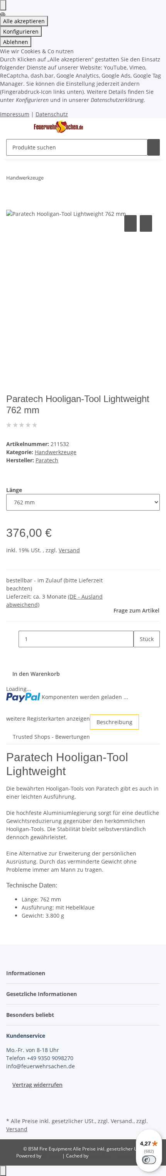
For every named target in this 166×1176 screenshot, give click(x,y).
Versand (69, 550)
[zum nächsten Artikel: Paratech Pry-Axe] (64, 179)
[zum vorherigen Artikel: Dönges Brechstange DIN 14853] (50, 179)
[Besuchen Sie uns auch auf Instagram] (12, 1106)
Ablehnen (15, 42)
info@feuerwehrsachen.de (40, 1066)
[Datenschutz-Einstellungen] (3, 5)
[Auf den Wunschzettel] (146, 223)
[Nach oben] (3, 1171)
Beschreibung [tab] (114, 722)
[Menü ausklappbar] (15, 127)
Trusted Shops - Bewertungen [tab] (51, 736)
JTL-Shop (52, 1155)
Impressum (14, 114)
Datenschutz (52, 114)
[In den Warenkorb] (12, 204)
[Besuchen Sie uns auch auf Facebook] (12, 1097)
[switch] (149, 1160)
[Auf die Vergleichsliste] (130, 223)
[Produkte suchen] (153, 147)
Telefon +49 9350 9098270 (39, 1058)
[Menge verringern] (12, 639)
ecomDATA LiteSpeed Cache (120, 1155)
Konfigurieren (21, 31)
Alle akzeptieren (24, 21)
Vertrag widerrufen (37, 1084)
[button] (28, 973)
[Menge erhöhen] (140, 655)
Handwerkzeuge (55, 452)
